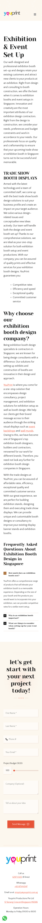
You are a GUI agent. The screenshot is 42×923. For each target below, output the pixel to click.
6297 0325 (17, 877)
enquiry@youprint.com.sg (26, 892)
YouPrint (8, 384)
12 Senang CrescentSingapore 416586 (21, 902)
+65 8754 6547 (21, 886)
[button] (21, 574)
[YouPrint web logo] (12, 12)
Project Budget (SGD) (13, 763)
